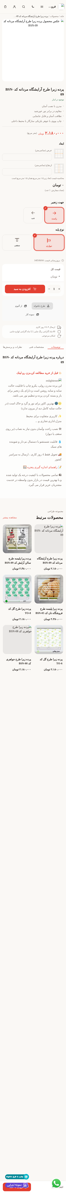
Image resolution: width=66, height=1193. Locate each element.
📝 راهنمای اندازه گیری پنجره (44, 467)
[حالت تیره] (33, 7)
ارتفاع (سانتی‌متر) (43, 165)
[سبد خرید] (5, 7)
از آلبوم (18, 306)
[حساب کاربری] (14, 7)
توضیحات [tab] (55, 347)
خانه (62, 16)
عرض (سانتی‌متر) (43, 150)
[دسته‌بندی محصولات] (42, 7)
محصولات (54, 16)
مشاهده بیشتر (10, 517)
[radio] (54, 215)
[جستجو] (23, 7)
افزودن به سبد (22, 288)
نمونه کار (30, 314)
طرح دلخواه (39, 306)
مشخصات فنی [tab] (36, 347)
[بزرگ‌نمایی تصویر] (33, 50)
